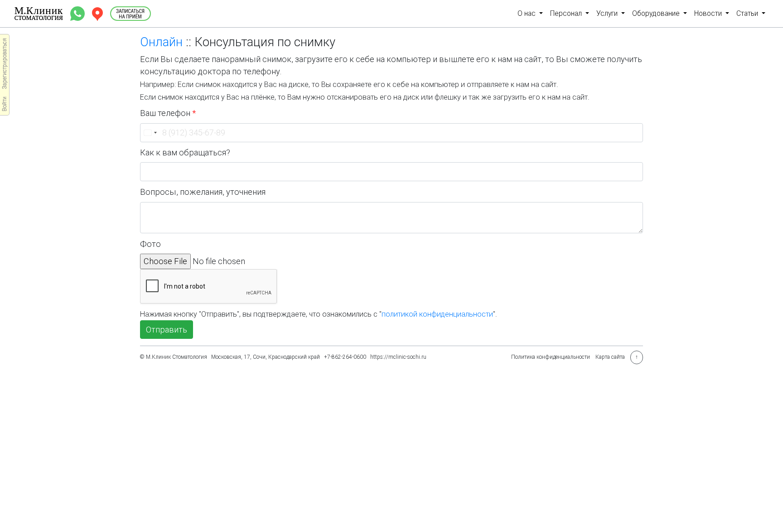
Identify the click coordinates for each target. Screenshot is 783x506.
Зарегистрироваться (4, 63)
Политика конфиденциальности (550, 357)
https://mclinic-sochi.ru (398, 357)
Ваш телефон (168, 113)
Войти (4, 103)
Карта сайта (610, 357)
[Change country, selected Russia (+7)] (150, 133)
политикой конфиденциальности (437, 314)
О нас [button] (527, 13)
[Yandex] (98, 13)
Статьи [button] (748, 13)
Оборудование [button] (657, 13)
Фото (150, 244)
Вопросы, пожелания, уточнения (203, 192)
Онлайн (161, 41)
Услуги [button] (607, 13)
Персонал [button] (567, 13)
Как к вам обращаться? (185, 152)
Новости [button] (709, 13)
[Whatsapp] (78, 13)
